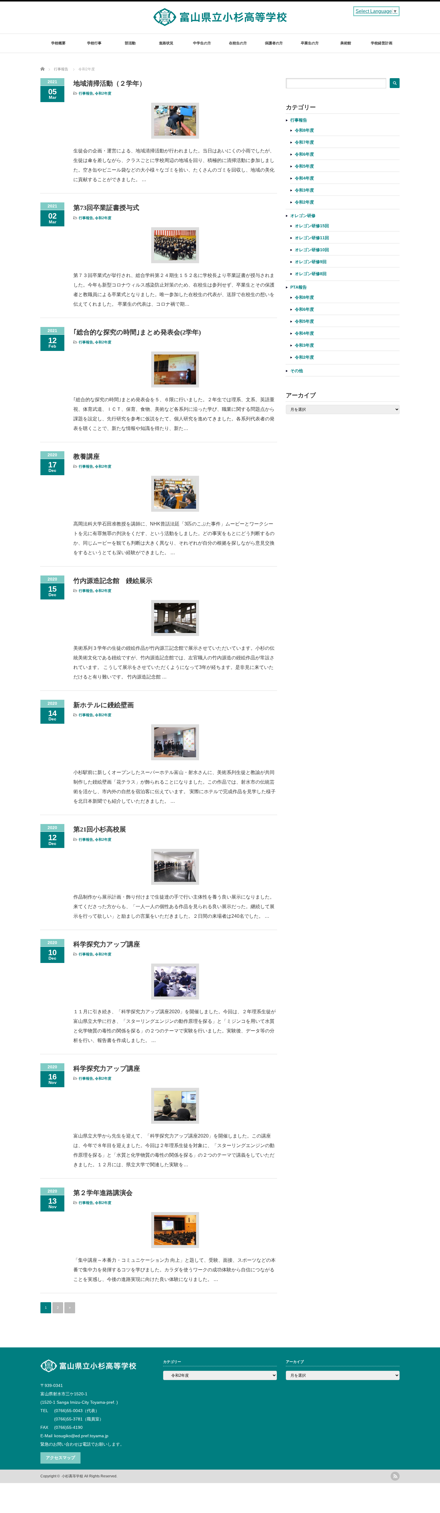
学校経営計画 (381, 43)
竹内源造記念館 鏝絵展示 (112, 580)
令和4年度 (304, 178)
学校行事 (94, 43)
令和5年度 (304, 166)
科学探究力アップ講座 (106, 944)
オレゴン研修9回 (311, 261)
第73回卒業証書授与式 (106, 207)
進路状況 (166, 43)
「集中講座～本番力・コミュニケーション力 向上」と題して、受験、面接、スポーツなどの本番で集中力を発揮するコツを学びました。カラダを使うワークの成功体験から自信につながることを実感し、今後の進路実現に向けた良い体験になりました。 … (174, 1270)
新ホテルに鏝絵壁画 (103, 705)
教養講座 (86, 456)
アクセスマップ (60, 1457)
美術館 (345, 43)
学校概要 (58, 43)
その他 (296, 370)
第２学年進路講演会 (103, 1193)
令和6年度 (304, 154)
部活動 (130, 43)
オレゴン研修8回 (311, 273)
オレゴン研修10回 (312, 249)
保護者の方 (274, 43)
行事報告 (86, 93)
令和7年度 (304, 142)
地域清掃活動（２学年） (109, 83)
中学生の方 (202, 43)
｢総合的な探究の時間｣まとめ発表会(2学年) (137, 332)
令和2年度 (103, 93)
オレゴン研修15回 (312, 225)
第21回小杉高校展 (99, 829)
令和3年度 (304, 190)
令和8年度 (304, 130)
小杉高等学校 (72, 1476)
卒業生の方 (310, 43)
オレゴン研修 (302, 215)
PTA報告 (298, 287)
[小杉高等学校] (220, 22)
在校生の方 (238, 43)
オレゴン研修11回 (312, 237)
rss (395, 1476)
